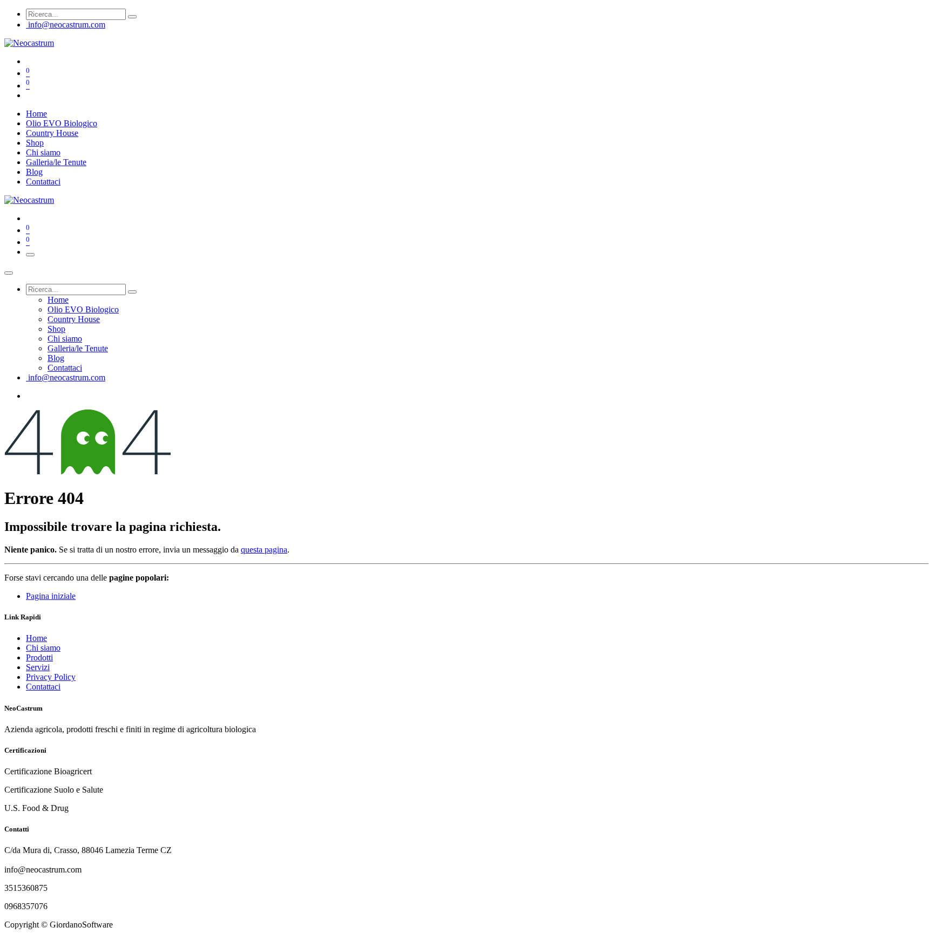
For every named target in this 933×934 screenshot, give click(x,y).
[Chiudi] (8, 273)
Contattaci (43, 686)
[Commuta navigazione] (30, 254)
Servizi (38, 667)
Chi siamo (43, 647)
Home (36, 638)
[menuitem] (36, 113)
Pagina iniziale (51, 596)
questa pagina (264, 549)
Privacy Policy (51, 676)
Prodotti (39, 657)
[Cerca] (132, 16)
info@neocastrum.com (66, 24)
